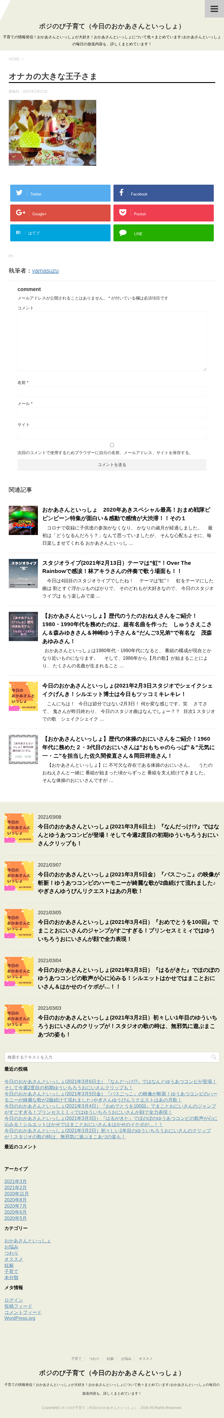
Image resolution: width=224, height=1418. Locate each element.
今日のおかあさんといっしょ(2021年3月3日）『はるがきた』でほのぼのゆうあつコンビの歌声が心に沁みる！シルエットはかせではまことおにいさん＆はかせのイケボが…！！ (129, 978)
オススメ (13, 1259)
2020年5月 (15, 1218)
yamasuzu (45, 270)
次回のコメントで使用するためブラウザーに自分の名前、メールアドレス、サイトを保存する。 (105, 452)
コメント (26, 308)
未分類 (11, 1277)
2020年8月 (15, 1199)
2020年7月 (15, 1206)
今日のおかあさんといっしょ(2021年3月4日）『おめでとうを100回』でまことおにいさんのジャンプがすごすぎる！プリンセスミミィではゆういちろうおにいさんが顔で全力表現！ (128, 930)
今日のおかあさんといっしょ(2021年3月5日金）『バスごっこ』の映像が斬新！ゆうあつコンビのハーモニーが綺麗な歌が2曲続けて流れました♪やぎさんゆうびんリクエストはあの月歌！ (129, 882)
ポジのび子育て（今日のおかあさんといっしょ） (112, 26)
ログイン (13, 1300)
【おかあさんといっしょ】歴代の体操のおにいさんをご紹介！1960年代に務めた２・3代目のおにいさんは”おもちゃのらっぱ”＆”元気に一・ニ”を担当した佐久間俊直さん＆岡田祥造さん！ (128, 747)
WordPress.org (19, 1318)
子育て (11, 1271)
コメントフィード (23, 1312)
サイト (24, 424)
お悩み (11, 1246)
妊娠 (9, 1265)
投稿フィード (18, 1306)
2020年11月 (16, 1193)
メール (25, 403)
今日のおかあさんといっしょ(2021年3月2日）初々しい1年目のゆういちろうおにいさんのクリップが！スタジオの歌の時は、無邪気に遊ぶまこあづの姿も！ (127, 1026)
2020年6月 (15, 1212)
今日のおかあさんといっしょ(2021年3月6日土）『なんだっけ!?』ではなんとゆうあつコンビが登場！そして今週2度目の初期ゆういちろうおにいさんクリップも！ (128, 834)
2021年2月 (15, 1187)
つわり (11, 1253)
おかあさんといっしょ (27, 1240)
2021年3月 (15, 1181)
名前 (23, 382)
